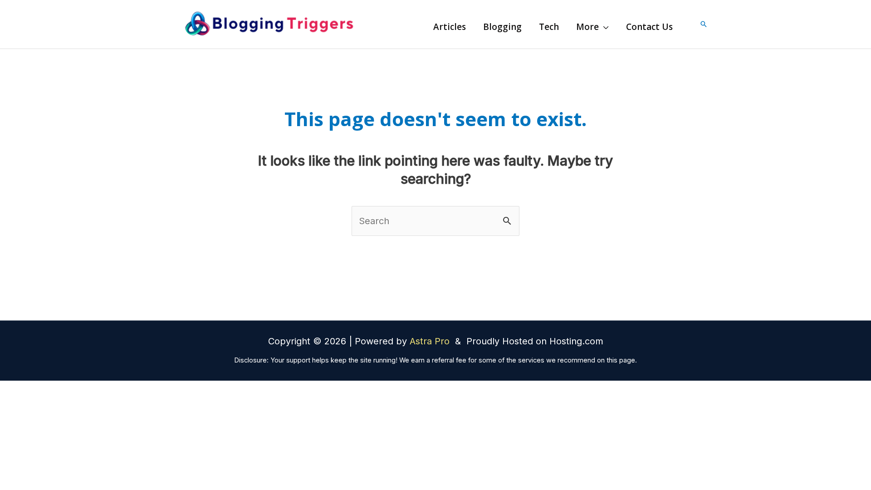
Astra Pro (431, 341)
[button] (604, 27)
